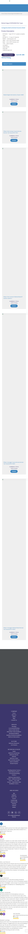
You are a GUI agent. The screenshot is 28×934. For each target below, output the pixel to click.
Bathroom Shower (14, 754)
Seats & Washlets (14, 761)
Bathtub (14, 756)
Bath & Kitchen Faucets (14, 28)
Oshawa (14, 805)
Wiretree (14, 817)
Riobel (6, 13)
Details (14, 104)
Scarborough (14, 800)
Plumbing (14, 726)
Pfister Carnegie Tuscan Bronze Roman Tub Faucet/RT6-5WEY (13, 463)
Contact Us (14, 720)
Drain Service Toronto (14, 771)
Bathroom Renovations (14, 737)
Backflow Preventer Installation (14, 735)
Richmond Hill (14, 802)
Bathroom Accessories (14, 753)
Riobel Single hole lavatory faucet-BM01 (13, 95)
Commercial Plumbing (14, 728)
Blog (14, 718)
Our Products (14, 745)
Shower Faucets (14, 763)
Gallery (14, 716)
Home (2, 13)
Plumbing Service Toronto (14, 770)
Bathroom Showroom (14, 743)
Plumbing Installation (14, 733)
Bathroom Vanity (14, 758)
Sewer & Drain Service (14, 730)
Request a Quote (8, 55)
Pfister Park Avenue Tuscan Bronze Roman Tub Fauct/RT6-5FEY (12, 132)
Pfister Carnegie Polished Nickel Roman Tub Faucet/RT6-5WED (13, 628)
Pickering (14, 803)
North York (14, 796)
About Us (14, 715)
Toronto (14, 798)
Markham (14, 795)
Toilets (14, 751)
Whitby (14, 807)
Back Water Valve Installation (14, 731)
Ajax (14, 793)
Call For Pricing (14, 101)
